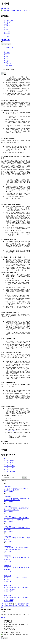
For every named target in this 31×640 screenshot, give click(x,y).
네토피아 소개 (8, 20)
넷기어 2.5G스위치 (10, 471)
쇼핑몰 (6, 35)
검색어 (5, 475)
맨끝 (2, 607)
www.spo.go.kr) (11, 434)
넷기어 (6, 24)
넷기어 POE (7, 464)
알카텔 (6, 29)
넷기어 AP (7, 469)
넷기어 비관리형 (9, 460)
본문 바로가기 (5, 8)
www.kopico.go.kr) (12, 430)
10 (27, 606)
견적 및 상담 (8, 65)
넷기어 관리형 (8, 462)
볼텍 (5, 27)
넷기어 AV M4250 (9, 466)
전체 (5, 458)
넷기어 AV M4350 (9, 467)
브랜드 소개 (7, 22)
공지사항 (7, 33)
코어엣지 (7, 25)
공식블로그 (7, 36)
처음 (2, 604)
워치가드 (7, 31)
